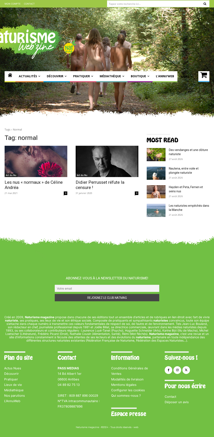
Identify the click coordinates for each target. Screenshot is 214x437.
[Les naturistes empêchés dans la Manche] (156, 210)
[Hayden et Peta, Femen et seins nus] (156, 191)
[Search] (204, 3)
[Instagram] (177, 370)
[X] (186, 370)
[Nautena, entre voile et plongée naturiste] (156, 173)
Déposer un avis (177, 402)
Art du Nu (11, 175)
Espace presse (128, 414)
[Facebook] (168, 370)
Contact (170, 397)
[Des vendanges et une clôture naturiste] (156, 154)
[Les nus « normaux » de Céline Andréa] (36, 161)
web (136, 427)
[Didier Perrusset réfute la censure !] (107, 161)
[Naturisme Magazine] (10, 76)
